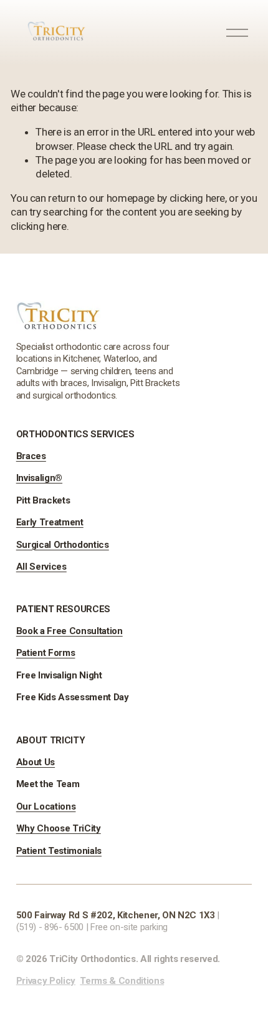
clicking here (198, 198)
